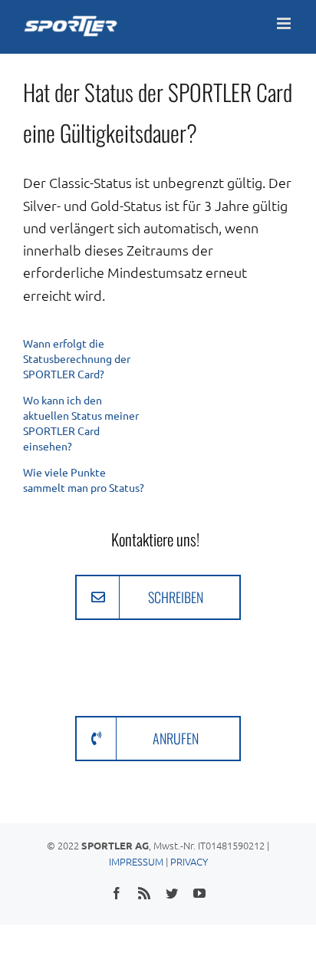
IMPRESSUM (136, 861)
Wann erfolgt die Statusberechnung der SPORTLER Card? (76, 358)
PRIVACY (189, 861)
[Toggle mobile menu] (285, 23)
